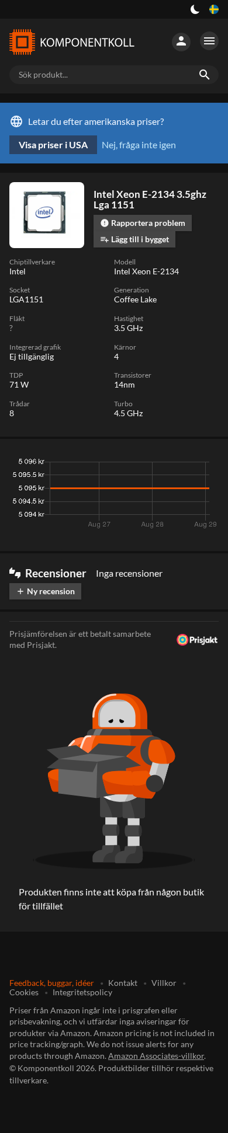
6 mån (146, 464)
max (205, 464)
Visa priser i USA (53, 144)
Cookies (24, 992)
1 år (177, 464)
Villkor (164, 983)
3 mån (111, 464)
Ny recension (45, 591)
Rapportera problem (142, 223)
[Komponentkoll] (71, 42)
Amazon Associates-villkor (156, 1056)
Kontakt (122, 983)
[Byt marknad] (214, 9)
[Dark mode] (195, 9)
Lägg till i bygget (134, 239)
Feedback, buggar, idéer (51, 983)
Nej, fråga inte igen (139, 144)
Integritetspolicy (82, 992)
